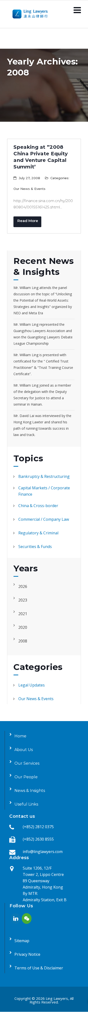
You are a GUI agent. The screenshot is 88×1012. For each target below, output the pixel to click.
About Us (23, 749)
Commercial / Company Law (43, 519)
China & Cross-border (38, 505)
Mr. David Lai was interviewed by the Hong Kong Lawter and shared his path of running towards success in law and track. (42, 425)
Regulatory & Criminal (38, 533)
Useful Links (26, 804)
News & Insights (29, 790)
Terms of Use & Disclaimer (38, 968)
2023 (22, 600)
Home (20, 736)
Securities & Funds (35, 546)
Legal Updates (31, 685)
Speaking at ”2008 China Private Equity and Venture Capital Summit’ (40, 157)
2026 (22, 586)
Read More (27, 220)
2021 (22, 613)
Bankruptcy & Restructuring (44, 476)
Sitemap (21, 940)
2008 (22, 641)
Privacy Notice (27, 954)
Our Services (26, 763)
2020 (22, 627)
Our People (26, 777)
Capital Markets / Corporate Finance (44, 491)
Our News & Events (29, 189)
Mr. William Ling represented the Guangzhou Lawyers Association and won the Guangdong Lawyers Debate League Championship (43, 334)
